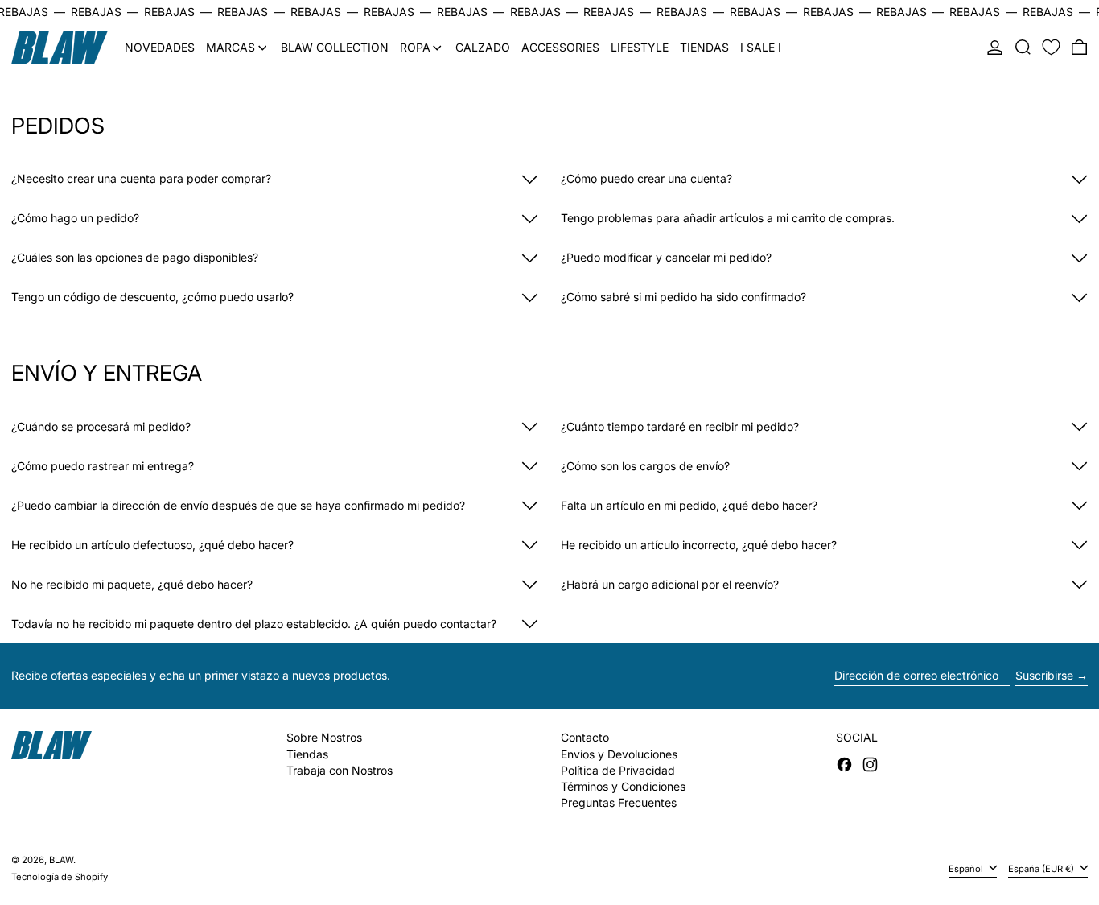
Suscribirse (1044, 675)
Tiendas (307, 754)
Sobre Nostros (324, 737)
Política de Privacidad (618, 770)
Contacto (585, 737)
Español (967, 868)
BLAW (61, 860)
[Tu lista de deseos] (1051, 47)
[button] (1023, 47)
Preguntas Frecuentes (619, 802)
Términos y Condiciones (623, 786)
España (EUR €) (1042, 868)
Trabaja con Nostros (339, 770)
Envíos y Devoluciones (619, 754)
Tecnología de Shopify (59, 876)
